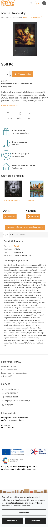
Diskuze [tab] (23, 235)
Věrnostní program (8, 366)
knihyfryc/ (9, 404)
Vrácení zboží (6, 376)
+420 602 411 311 (11, 397)
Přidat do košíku (24, 74)
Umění (16, 246)
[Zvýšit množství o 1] (10, 72)
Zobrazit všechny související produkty (25, 227)
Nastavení (24, 512)
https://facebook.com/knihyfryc (17, 401)
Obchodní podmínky (9, 370)
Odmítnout (12, 520)
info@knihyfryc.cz (12, 389)
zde (28, 505)
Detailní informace (8, 106)
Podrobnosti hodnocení (32, 17)
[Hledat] (30, 3)
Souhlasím (36, 520)
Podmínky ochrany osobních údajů (14, 373)
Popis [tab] (5, 235)
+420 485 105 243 (11, 393)
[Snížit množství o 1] (10, 75)
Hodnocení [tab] (14, 235)
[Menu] (44, 3)
